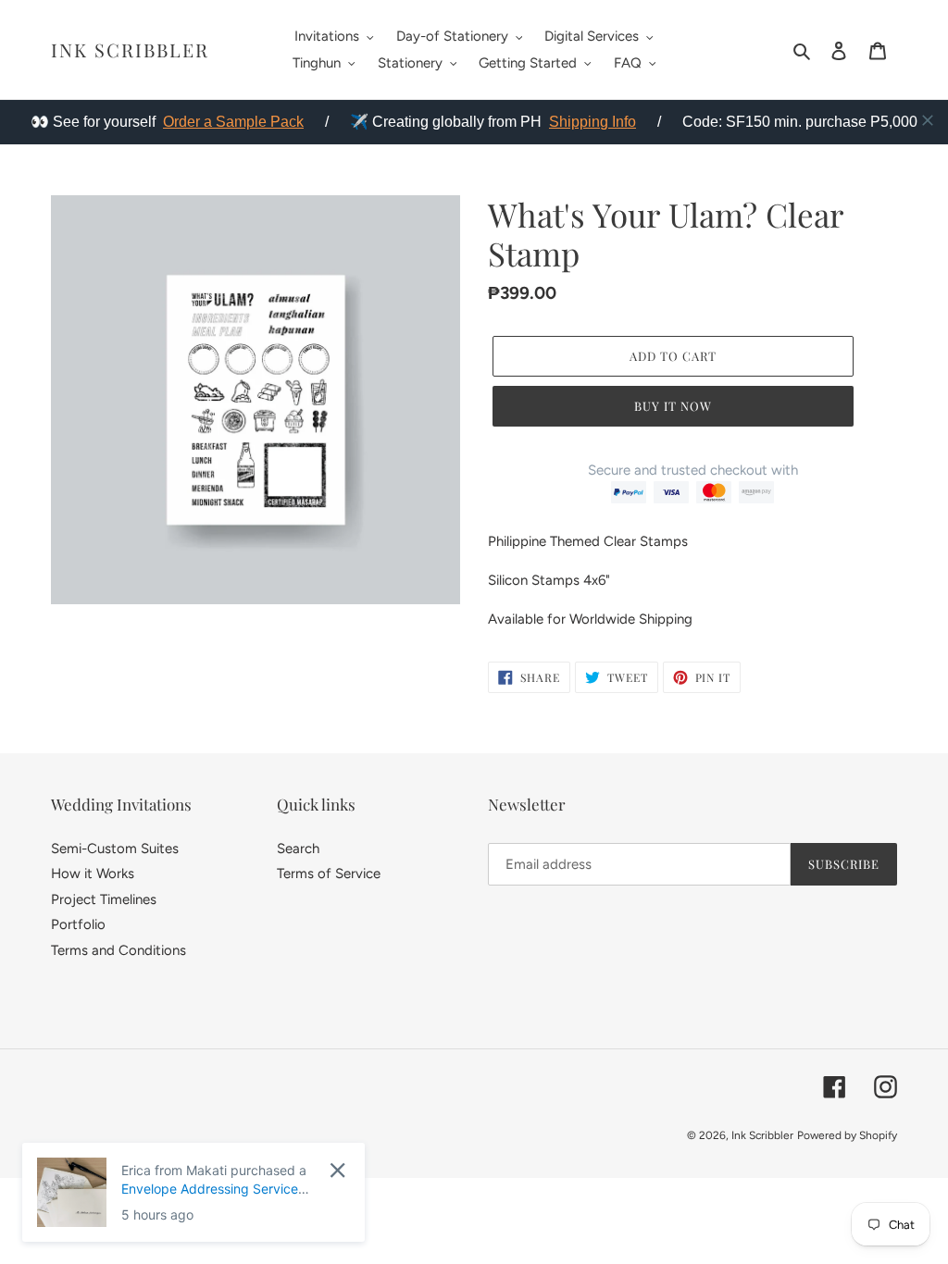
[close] (927, 120)
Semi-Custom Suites (115, 848)
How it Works (92, 873)
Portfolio (78, 924)
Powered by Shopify (847, 1135)
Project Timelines (103, 899)
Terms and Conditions (118, 950)
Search (298, 848)
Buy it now (673, 406)
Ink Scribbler (130, 50)
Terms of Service (328, 873)
